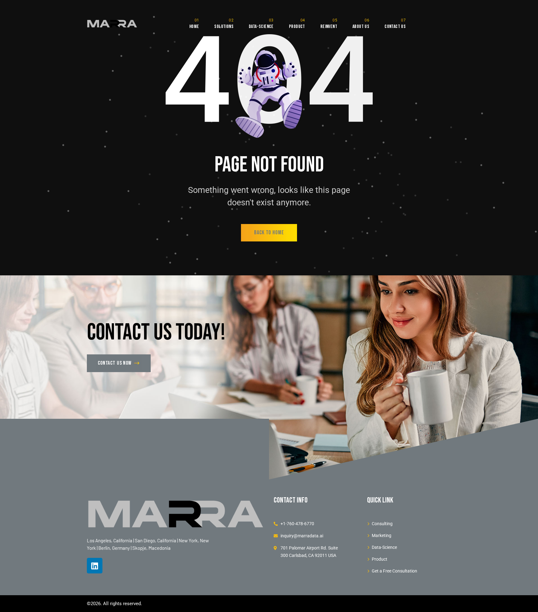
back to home (269, 232)
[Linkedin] (94, 565)
